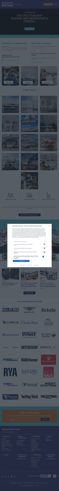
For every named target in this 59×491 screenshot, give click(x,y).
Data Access (29, 265)
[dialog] (29, 245)
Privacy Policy (36, 265)
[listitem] (29, 241)
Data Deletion (23, 265)
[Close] (49, 226)
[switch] (43, 244)
